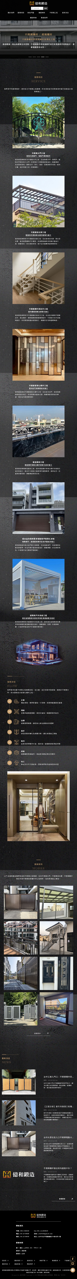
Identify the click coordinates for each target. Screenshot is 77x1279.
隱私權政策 (41, 1275)
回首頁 (4, 1260)
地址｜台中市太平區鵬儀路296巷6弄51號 (47, 1236)
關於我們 (11, 13)
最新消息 (65, 13)
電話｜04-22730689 (22, 1233)
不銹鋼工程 (54, 13)
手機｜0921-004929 (22, 1231)
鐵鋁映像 (33, 18)
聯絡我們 (44, 18)
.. (53, 1275)
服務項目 (21, 13)
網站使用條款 (49, 1275)
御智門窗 (31, 13)
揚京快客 (23, 1275)
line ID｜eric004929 (41, 1231)
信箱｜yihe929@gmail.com (43, 1233)
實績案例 (42, 13)
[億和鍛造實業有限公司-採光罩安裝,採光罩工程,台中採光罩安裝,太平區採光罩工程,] (38, 4)
